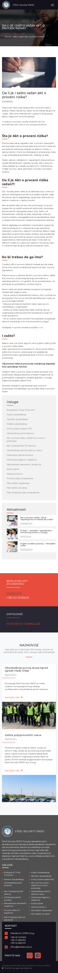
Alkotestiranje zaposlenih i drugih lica (24, 464)
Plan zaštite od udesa (17, 488)
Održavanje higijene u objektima (22, 460)
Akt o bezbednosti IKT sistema (21, 446)
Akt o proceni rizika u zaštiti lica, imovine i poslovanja (40, 885)
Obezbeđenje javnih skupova (20, 433)
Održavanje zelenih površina (20, 455)
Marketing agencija (14, 968)
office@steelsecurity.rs (21, 947)
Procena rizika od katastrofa (20, 478)
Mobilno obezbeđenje (17, 424)
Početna (6, 33)
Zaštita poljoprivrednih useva (23, 735)
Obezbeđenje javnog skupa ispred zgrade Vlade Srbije (26, 669)
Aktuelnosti (18, 33)
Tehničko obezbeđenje (17, 419)
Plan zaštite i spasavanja (18, 483)
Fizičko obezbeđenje (16, 414)
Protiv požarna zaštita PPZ (19, 428)
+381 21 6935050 (18, 940)
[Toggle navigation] (52, 4)
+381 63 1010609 (18, 937)
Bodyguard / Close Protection (21, 410)
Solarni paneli (13, 469)
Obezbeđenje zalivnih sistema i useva (24, 450)
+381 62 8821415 (18, 943)
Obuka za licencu (15, 474)
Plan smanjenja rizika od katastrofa (23, 492)
